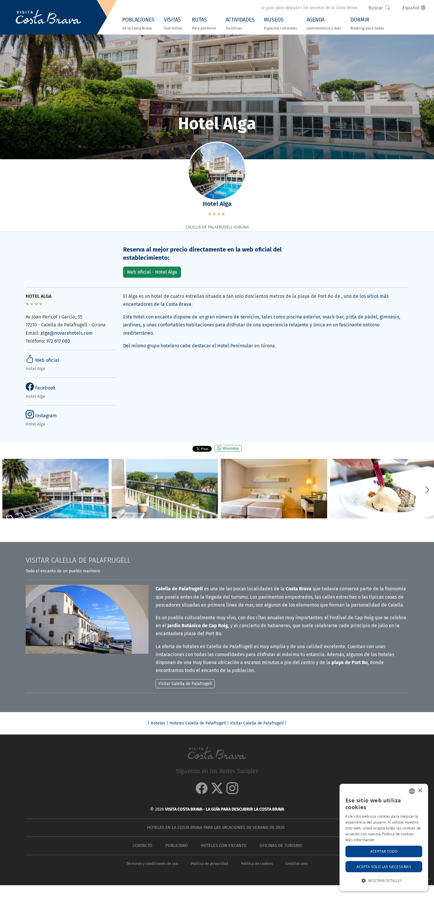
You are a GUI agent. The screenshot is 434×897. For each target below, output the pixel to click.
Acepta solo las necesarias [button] (383, 866)
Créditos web (296, 863)
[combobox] (412, 791)
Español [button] (411, 8)
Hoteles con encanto (224, 845)
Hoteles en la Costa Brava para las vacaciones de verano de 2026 (216, 827)
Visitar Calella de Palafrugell (257, 723)
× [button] (420, 790)
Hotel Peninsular (235, 346)
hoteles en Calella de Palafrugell (218, 646)
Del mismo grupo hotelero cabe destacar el (170, 346)
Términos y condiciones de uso (152, 863)
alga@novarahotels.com (66, 333)
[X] (217, 791)
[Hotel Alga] (55, 489)
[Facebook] (202, 791)
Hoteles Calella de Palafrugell (197, 723)
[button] (427, 489)
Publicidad (176, 845)
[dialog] (384, 837)
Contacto (142, 845)
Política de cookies (257, 863)
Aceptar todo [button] (384, 851)
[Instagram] (232, 791)
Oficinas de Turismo (281, 845)
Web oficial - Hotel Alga (152, 272)
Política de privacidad (209, 863)
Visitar (78, 560)
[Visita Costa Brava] (48, 17)
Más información (360, 839)
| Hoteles (156, 723)
